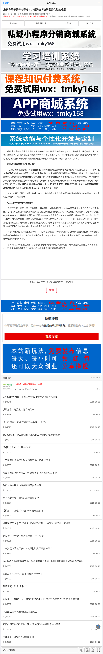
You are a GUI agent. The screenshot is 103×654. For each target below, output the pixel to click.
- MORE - (95, 377)
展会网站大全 (41, 23)
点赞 (92, 651)
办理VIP (68, 23)
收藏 (87, 651)
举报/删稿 (69, 282)
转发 (98, 651)
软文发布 (89, 23)
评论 (81, 651)
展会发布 (13, 23)
